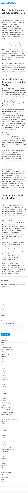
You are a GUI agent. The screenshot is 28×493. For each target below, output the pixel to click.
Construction (5, 370)
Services (4, 458)
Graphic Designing (6, 402)
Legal (3, 428)
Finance (4, 393)
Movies (4, 435)
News (3, 437)
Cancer (4, 358)
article (14, 67)
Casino (3, 361)
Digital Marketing (6, 375)
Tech (3, 467)
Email (3, 309)
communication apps (16, 20)
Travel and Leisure (6, 472)
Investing (4, 421)
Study (3, 465)
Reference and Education (8, 449)
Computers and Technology (8, 368)
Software (4, 460)
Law (3, 426)
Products (4, 442)
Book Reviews (5, 354)
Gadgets (4, 398)
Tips (3, 470)
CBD (3, 363)
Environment (5, 382)
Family (3, 384)
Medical (4, 433)
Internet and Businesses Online (9, 419)
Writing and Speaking (7, 484)
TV (2, 474)
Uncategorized (5, 477)
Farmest (4, 386)
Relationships (5, 451)
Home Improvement (7, 414)
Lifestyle (4, 430)
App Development (6, 347)
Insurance (4, 416)
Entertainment (5, 379)
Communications (6, 365)
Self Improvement (6, 454)
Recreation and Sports (7, 447)
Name (3, 304)
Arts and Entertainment (7, 349)
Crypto (3, 372)
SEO (3, 456)
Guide (3, 405)
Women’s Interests (6, 481)
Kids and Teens (5, 423)
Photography (5, 440)
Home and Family (6, 409)
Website (3, 315)
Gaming (4, 400)
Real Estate (5, 444)
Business (4, 356)
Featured (4, 391)
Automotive (5, 351)
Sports (3, 463)
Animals (4, 344)
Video (3, 479)
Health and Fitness (6, 407)
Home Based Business (7, 412)
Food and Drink (5, 396)
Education (4, 377)
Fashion (4, 389)
